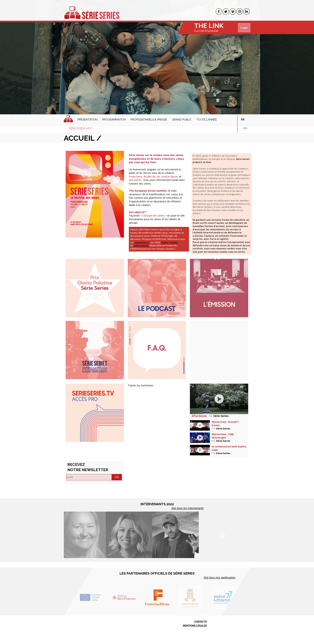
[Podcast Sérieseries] (157, 287)
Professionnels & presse (148, 119)
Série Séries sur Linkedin (246, 11)
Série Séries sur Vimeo (233, 11)
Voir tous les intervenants (187, 508)
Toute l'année (206, 119)
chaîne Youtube (169, 242)
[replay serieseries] (95, 412)
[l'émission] (219, 287)
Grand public (182, 119)
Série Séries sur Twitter (226, 11)
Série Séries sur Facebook (219, 11)
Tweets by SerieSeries (141, 385)
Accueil (68, 118)
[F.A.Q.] (157, 349)
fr (242, 119)
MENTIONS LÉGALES (195, 625)
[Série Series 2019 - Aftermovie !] (219, 398)
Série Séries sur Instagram (239, 11)
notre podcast (141, 245)
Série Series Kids (80, 128)
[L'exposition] (95, 349)
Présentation (87, 119)
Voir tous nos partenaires (220, 577)
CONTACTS (200, 621)
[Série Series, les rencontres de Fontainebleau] (92, 10)
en (245, 128)
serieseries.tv (141, 242)
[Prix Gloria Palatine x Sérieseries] (95, 287)
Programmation (114, 119)
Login (244, 27)
